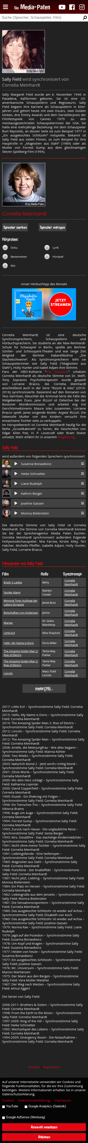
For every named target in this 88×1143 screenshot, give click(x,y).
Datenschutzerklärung (34, 1100)
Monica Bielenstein (35, 513)
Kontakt (34, 1067)
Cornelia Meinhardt (24, 213)
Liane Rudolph (31, 484)
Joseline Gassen (32, 503)
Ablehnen (44, 1137)
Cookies (8, 1100)
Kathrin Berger (31, 493)
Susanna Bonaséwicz (36, 464)
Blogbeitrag (66, 437)
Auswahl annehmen (44, 1127)
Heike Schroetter (33, 474)
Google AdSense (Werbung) (25, 1117)
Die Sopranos (57, 372)
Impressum (51, 1067)
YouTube (12, 1106)
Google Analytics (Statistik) (47, 1106)
